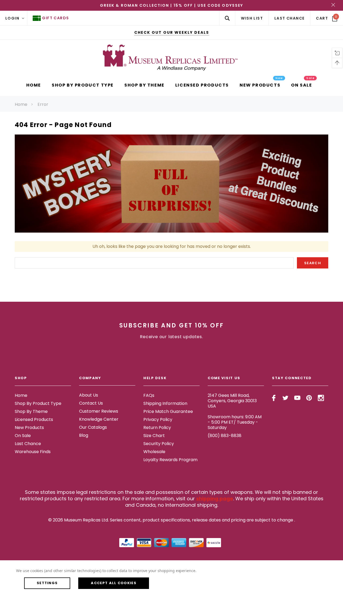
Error (43, 104)
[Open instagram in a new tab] (321, 398)
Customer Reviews (98, 411)
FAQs (148, 395)
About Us (88, 395)
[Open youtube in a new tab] (297, 398)
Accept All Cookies (113, 582)
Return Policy (157, 427)
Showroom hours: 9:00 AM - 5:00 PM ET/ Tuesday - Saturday (235, 422)
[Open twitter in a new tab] (285, 398)
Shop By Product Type (38, 403)
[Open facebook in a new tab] (273, 398)
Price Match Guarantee (168, 411)
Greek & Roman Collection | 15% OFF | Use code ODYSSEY (171, 5)
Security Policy (158, 444)
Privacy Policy (157, 419)
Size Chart (154, 435)
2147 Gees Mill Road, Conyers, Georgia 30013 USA (232, 400)
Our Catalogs (93, 427)
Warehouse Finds (33, 452)
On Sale (23, 435)
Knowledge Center (98, 419)
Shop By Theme (31, 411)
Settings (47, 582)
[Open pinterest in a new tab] (309, 398)
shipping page (214, 498)
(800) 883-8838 (224, 435)
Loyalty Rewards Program (170, 460)
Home (21, 104)
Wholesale (154, 452)
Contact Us (91, 403)
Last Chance (28, 444)
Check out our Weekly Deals (171, 32)
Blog (83, 435)
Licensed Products (34, 419)
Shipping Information (165, 403)
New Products (29, 427)
